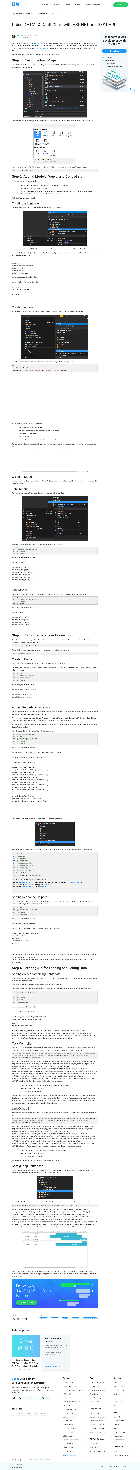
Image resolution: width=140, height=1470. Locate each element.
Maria (18, 35)
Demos (93, 1378)
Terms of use (114, 1466)
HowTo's (75, 1319)
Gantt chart (38, 43)
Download (120, 5)
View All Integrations (97, 1432)
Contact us (118, 1447)
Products (67, 1378)
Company (118, 1378)
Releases (20, 1414)
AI (13, 1414)
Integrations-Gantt (89, 1319)
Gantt (65, 1319)
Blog (13, 13)
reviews (38, 1460)
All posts (43, 1319)
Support (117, 1412)
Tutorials (43, 1414)
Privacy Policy (104, 1466)
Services (57, 5)
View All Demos (95, 1402)
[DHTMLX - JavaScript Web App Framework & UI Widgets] (16, 4)
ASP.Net (54, 1319)
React (36, 1414)
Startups (28, 1414)
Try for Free (114, 51)
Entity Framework (40, 48)
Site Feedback (124, 1466)
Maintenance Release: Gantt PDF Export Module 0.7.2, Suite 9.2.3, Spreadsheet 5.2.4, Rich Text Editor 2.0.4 (25, 1363)
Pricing (67, 5)
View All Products (69, 1455)
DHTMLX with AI (97, 1439)
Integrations (95, 1408)
